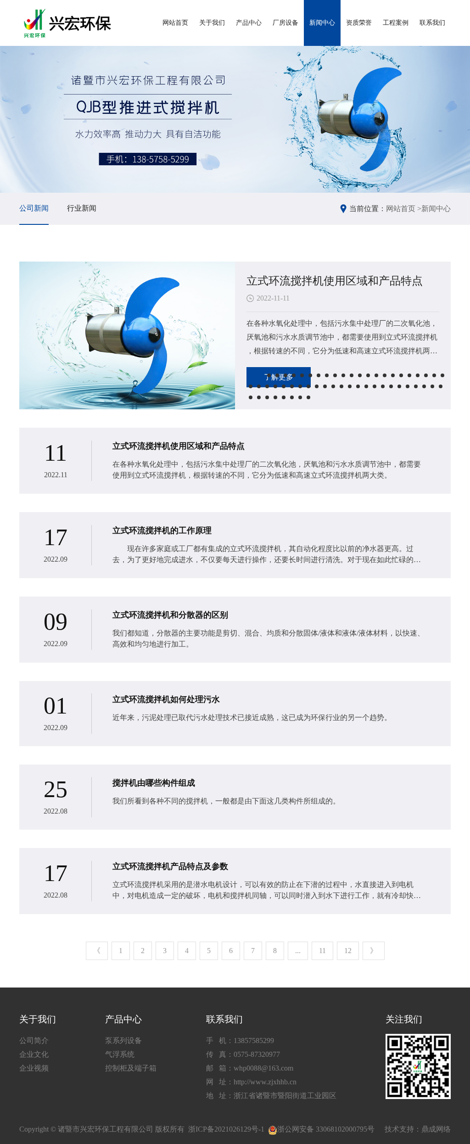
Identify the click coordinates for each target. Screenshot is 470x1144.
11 (322, 950)
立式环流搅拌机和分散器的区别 (170, 614)
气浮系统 (119, 1054)
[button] (256, 375)
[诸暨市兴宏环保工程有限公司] (68, 23)
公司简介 (34, 1040)
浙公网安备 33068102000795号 (326, 1129)
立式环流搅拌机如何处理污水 (166, 699)
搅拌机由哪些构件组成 (153, 782)
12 (348, 950)
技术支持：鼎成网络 (418, 1129)
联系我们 (432, 22)
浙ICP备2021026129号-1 (226, 1129)
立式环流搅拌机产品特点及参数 (170, 866)
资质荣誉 (359, 22)
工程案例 (395, 22)
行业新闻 (81, 208)
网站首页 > (403, 208)
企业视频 (34, 1068)
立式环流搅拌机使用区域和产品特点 (334, 280)
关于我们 (212, 22)
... (298, 950)
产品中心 (249, 22)
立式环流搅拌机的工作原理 (162, 530)
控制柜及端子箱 (131, 1068)
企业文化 (34, 1054)
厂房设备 (285, 22)
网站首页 (175, 22)
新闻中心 (322, 22)
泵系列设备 (123, 1040)
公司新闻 (34, 208)
